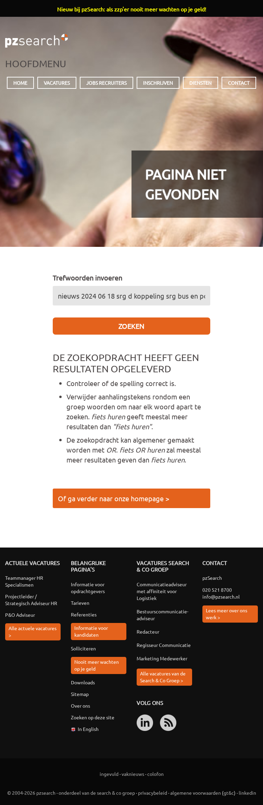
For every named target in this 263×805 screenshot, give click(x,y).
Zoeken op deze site (92, 717)
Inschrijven (158, 83)
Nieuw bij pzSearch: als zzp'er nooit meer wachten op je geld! (131, 8)
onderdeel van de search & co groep (97, 793)
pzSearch (36, 41)
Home (20, 83)
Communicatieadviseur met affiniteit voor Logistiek (162, 591)
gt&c (229, 793)
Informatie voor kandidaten (91, 631)
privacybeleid (152, 793)
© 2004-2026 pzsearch (31, 793)
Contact (239, 83)
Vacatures (57, 83)
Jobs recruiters (106, 83)
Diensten (200, 83)
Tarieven (80, 603)
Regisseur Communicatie (164, 645)
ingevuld (109, 774)
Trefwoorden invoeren (87, 277)
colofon (155, 774)
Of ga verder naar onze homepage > (113, 498)
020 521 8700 (217, 590)
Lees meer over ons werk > (226, 613)
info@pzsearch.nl (221, 596)
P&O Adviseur (20, 615)
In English (88, 729)
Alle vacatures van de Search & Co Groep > (163, 676)
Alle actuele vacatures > (33, 631)
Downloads (83, 682)
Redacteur (148, 631)
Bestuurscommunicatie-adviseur (162, 614)
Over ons (80, 705)
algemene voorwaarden (195, 793)
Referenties (84, 614)
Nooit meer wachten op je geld (96, 665)
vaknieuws (133, 774)
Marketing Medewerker (162, 658)
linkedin (247, 793)
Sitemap (80, 694)
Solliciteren (83, 648)
